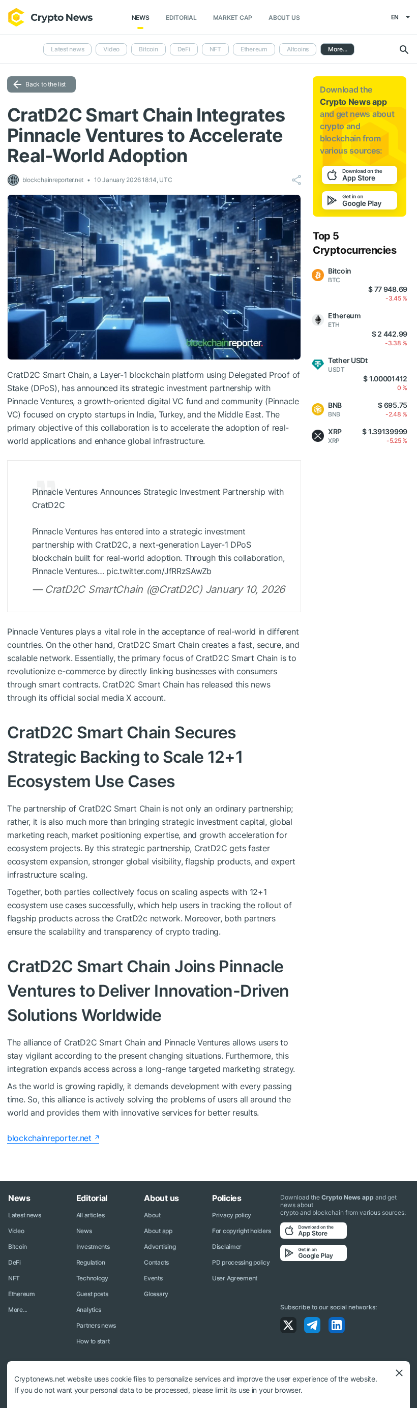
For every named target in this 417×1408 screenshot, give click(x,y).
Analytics (88, 1309)
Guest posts (92, 1294)
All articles (90, 1215)
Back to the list (45, 84)
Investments (93, 1246)
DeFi (183, 49)
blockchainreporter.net (49, 1138)
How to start (93, 1341)
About (152, 1215)
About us (284, 17)
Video (111, 49)
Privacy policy (231, 1215)
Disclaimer (227, 1246)
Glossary (156, 1294)
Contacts (156, 1262)
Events (153, 1278)
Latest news (67, 49)
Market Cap (233, 17)
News (141, 17)
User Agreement (234, 1278)
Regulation (90, 1262)
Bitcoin (148, 49)
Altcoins (298, 49)
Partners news (96, 1325)
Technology (92, 1278)
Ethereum (254, 49)
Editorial (181, 17)
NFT (215, 49)
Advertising (159, 1246)
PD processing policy (241, 1262)
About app (158, 1231)
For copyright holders (241, 1231)
